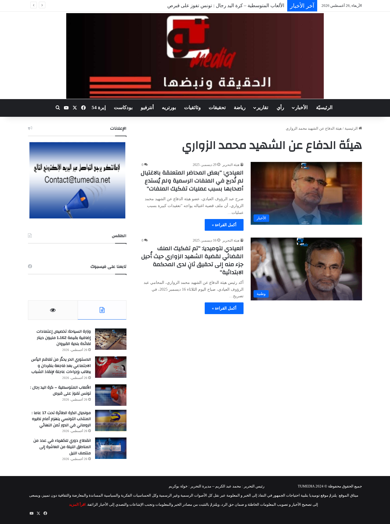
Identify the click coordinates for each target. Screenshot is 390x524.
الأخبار (301, 107)
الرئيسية (352, 128)
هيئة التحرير (230, 165)
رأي (280, 107)
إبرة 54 (99, 107)
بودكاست (123, 107)
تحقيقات (217, 107)
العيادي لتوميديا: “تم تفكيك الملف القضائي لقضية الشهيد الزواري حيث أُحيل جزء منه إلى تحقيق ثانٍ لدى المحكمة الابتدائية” (192, 260)
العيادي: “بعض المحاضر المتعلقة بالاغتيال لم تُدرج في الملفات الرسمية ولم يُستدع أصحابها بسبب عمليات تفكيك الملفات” (192, 180)
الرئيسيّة (324, 107)
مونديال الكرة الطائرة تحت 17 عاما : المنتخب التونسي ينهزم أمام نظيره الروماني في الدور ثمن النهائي (61, 419)
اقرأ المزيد (77, 504)
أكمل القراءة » (224, 225)
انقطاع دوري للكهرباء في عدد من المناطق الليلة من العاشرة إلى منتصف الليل (62, 447)
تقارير (262, 107)
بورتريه (169, 107)
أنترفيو (147, 107)
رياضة (240, 107)
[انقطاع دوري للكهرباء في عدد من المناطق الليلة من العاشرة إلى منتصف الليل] (110, 448)
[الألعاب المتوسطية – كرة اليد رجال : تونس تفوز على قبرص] (110, 395)
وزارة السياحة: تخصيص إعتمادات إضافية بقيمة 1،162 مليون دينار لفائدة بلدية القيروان (64, 338)
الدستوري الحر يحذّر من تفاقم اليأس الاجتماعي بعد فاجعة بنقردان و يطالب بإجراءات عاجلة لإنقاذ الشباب (61, 366)
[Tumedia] (194, 56)
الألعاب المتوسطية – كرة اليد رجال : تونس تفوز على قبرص (60, 390)
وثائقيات (192, 107)
